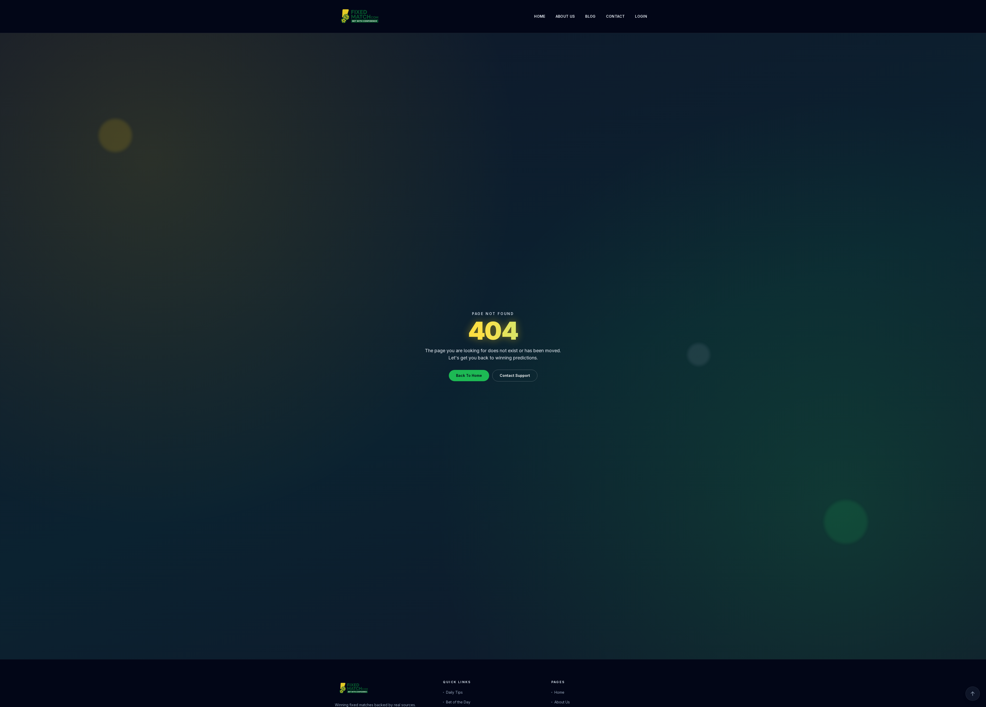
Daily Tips (454, 692)
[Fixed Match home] (350, 16)
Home (539, 16)
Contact (615, 16)
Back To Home (469, 375)
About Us (565, 16)
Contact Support (515, 375)
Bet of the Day (458, 702)
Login (641, 16)
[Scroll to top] (972, 693)
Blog (590, 16)
